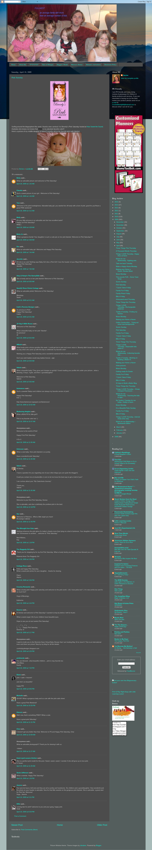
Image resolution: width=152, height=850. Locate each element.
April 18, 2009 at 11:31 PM (26, 722)
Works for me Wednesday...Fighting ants (126, 259)
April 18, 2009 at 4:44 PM (25, 603)
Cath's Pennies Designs (26, 307)
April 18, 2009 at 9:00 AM (25, 382)
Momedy (118, 557)
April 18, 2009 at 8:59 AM (25, 361)
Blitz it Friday (120, 296)
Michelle (20, 695)
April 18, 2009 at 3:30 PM (25, 559)
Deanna (19, 610)
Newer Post (17, 825)
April (118, 245)
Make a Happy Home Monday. (126, 266)
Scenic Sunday (121, 282)
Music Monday (121, 274)
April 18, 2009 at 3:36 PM (25, 580)
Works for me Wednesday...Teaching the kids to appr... (128, 395)
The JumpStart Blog (122, 596)
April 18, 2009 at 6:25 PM (25, 651)
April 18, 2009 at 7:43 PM (25, 668)
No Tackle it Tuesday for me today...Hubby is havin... (126, 401)
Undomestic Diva (121, 610)
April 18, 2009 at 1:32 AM (25, 184)
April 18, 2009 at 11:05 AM (26, 442)
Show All (138, 652)
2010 (117, 216)
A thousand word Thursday (125, 299)
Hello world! (118, 591)
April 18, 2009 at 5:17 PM (25, 632)
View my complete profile (129, 78)
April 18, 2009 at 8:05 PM (25, 689)
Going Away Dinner (121, 535)
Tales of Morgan (47, 64)
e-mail (114, 102)
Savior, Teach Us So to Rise (124, 542)
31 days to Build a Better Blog (126, 383)
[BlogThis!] (41, 169)
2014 (117, 205)
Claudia (19, 190)
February (119, 430)
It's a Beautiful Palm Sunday (126, 408)
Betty (19, 178)
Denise (125, 75)
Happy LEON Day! (120, 626)
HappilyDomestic (121, 573)
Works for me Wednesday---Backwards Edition (126, 422)
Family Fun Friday (122, 290)
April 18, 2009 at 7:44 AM (25, 252)
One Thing (119, 589)
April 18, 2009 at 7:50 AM (25, 269)
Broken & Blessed (120, 523)
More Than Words (121, 533)
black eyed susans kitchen (27, 758)
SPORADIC (118, 605)
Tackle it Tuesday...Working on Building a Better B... (126, 358)
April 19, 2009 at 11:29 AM (26, 766)
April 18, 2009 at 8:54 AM (25, 338)
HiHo (18, 804)
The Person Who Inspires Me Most (126, 558)
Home (13, 64)
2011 (116, 214)
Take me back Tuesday (124, 263)
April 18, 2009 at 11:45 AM (26, 490)
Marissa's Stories (77, 64)
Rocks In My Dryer (121, 639)
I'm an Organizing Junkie (124, 469)
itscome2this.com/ (121, 548)
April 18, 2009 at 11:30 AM (26, 459)
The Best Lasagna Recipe (123, 494)
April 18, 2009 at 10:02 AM (26, 405)
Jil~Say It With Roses (25, 324)
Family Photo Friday (123, 293)
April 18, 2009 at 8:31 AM (25, 317)
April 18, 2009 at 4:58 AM (25, 240)
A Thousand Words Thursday (126, 251)
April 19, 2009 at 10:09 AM (26, 735)
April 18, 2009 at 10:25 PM (26, 705)
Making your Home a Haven (126, 319)
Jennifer (20, 259)
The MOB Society (121, 580)
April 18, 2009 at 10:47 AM (26, 421)
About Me (22, 64)
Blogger (98, 845)
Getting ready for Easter (124, 371)
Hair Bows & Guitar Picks (124, 603)
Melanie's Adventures (93, 64)
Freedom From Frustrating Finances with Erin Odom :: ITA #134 (126, 566)
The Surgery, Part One (122, 641)
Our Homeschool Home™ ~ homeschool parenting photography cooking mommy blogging (126, 489)
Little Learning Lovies (123, 521)
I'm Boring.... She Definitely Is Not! (126, 648)
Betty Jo (20, 234)
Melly (19, 217)
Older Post (102, 825)
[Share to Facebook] (45, 169)
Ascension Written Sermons (125, 540)
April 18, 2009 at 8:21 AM (25, 300)
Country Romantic (23, 587)
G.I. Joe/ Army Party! (121, 575)
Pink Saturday (17, 77)
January (119, 433)
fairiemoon (21, 388)
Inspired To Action (121, 564)
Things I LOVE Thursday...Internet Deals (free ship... (128, 418)
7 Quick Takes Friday (123, 288)
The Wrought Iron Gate (25, 528)
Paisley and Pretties (122, 632)
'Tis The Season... (121, 625)
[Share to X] (43, 169)
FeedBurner (131, 671)
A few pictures (121, 365)
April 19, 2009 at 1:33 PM (25, 778)
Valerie (19, 367)
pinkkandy (21, 658)
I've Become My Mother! (124, 646)
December (120, 222)
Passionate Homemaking (124, 512)
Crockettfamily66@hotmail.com (123, 104)
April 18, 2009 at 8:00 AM (25, 281)
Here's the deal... (120, 619)
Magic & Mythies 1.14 (122, 598)
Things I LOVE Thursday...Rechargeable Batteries (125, 307)
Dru (18, 246)
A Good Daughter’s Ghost (123, 454)
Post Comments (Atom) (29, 829)
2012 (117, 210)
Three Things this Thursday (125, 302)
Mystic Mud (119, 618)
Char (18, 729)
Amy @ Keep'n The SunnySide (28, 276)
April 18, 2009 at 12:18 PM (26, 507)
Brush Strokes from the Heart (126, 499)
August (119, 234)
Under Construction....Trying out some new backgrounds (127, 323)
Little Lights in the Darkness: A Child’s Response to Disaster (124, 583)
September (120, 231)
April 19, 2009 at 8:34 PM (25, 812)
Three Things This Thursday (126, 248)
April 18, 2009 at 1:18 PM (25, 542)
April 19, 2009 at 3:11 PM (25, 797)
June (118, 240)
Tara (18, 203)
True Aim (118, 459)
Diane (19, 675)
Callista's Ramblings (122, 452)
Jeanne (19, 785)
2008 (117, 437)
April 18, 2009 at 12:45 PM (26, 522)
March (118, 427)
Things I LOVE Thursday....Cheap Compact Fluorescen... (128, 390)
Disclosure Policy (110, 64)
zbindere (83, 845)
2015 (117, 202)
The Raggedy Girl (23, 549)
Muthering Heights (24, 411)
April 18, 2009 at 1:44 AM (25, 196)
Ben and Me (119, 478)
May (118, 242)
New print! (118, 634)
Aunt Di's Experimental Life (125, 528)
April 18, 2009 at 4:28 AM (25, 227)
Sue (18, 514)
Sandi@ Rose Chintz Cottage (28, 288)
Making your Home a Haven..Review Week (124, 270)
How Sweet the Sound (95, 127)
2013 (117, 208)
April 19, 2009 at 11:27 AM (26, 751)
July (118, 237)
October (119, 228)
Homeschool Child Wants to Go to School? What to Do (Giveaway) (125, 462)
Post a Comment (20, 816)
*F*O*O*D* (34, 64)
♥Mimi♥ (19, 344)
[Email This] (39, 169)
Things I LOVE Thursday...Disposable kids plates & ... (126, 346)
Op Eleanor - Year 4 (121, 612)
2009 (117, 219)
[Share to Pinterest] (47, 169)
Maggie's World (62, 64)
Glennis (19, 712)
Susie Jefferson (22, 773)
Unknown (20, 449)
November (120, 225)
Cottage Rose (22, 566)
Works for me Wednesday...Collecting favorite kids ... (128, 353)
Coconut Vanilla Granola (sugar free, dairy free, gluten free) (126, 514)
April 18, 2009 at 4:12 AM (25, 211)
